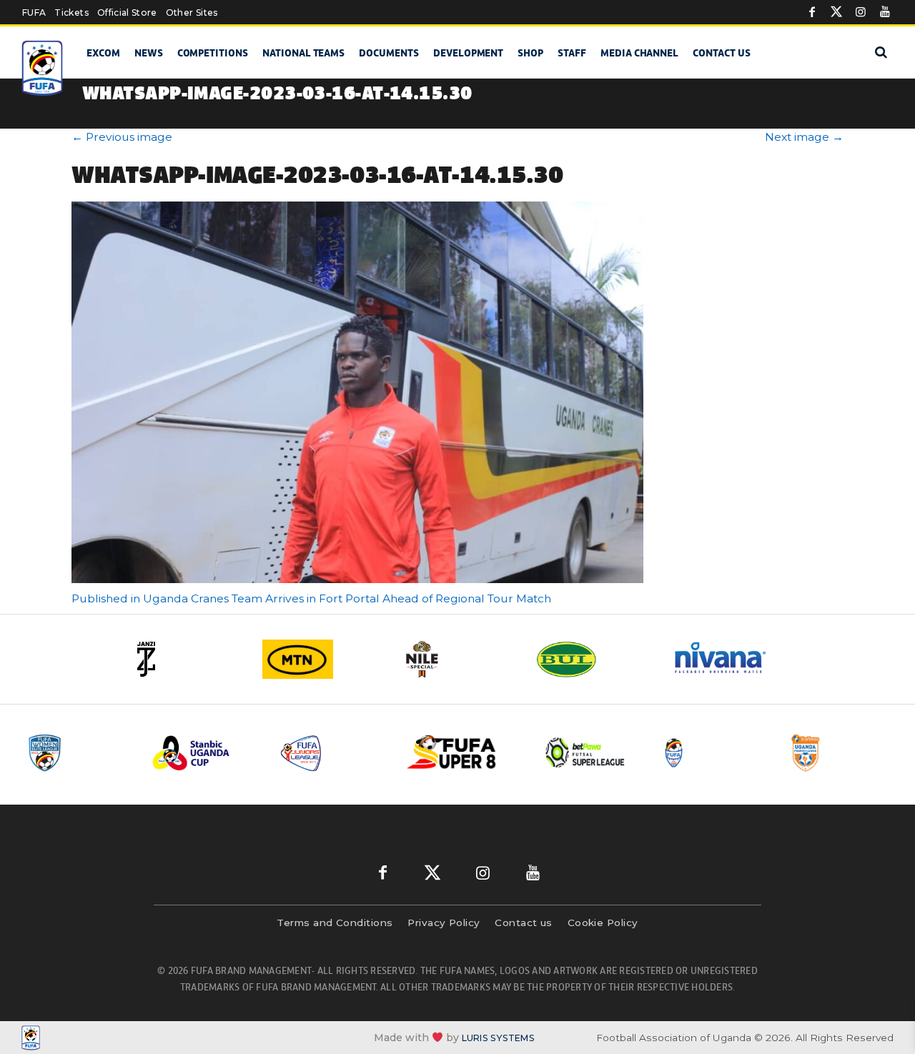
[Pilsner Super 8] (460, 752)
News (148, 52)
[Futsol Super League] (587, 752)
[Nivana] (729, 659)
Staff (572, 52)
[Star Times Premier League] (841, 752)
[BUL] (593, 659)
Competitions (212, 52)
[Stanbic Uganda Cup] (205, 752)
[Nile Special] (457, 659)
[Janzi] (186, 659)
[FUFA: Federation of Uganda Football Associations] (42, 68)
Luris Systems (498, 1038)
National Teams (303, 52)
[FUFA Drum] (714, 752)
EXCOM (103, 52)
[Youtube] (885, 12)
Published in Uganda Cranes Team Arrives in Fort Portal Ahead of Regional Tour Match (311, 598)
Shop (530, 52)
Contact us (722, 52)
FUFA (34, 12)
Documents (389, 52)
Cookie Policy (603, 922)
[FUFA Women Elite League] (78, 752)
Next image (804, 137)
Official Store (127, 12)
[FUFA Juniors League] (332, 752)
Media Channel (639, 52)
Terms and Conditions (334, 922)
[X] (836, 12)
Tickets (71, 12)
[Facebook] (812, 12)
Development (468, 52)
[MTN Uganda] (321, 659)
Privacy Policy (443, 922)
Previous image (121, 137)
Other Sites (192, 12)
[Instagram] (860, 12)
